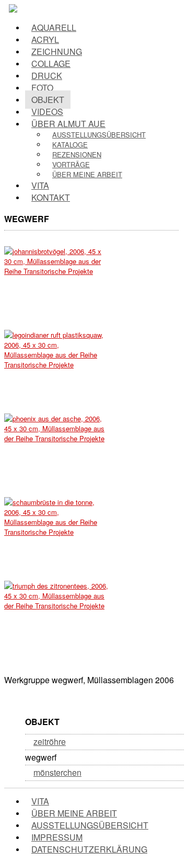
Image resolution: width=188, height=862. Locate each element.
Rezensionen (76, 154)
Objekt (47, 100)
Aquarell (53, 27)
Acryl (45, 39)
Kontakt (50, 197)
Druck (46, 76)
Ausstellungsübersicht (99, 135)
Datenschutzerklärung (89, 849)
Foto (42, 88)
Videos (47, 112)
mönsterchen (57, 772)
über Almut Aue (68, 124)
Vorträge (71, 164)
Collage (50, 64)
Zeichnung (56, 51)
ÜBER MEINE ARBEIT (74, 813)
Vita (40, 185)
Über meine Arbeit (87, 174)
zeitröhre (49, 741)
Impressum (57, 837)
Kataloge (70, 145)
